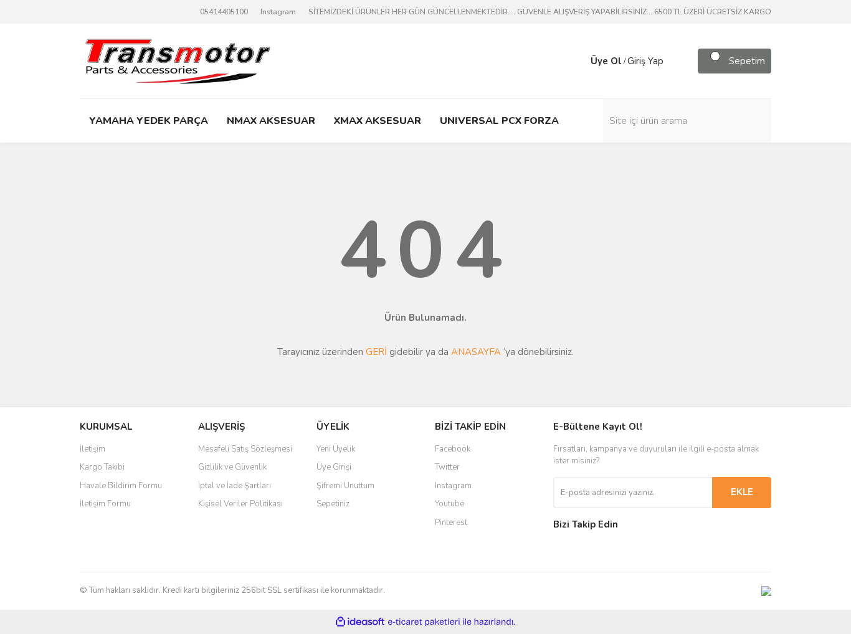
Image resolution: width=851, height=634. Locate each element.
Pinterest (451, 522)
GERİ (376, 352)
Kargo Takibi (102, 467)
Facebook (452, 449)
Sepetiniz (332, 503)
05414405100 (224, 12)
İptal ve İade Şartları (234, 485)
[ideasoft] (360, 622)
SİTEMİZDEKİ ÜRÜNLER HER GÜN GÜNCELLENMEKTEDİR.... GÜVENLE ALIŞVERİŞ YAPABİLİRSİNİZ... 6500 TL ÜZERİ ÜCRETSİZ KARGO (539, 12)
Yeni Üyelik (335, 449)
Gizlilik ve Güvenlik (232, 467)
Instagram (278, 12)
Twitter (447, 467)
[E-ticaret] (423, 621)
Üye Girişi (333, 467)
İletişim (92, 449)
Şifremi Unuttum (345, 485)
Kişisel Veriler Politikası (240, 503)
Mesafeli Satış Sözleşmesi (245, 449)
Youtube (449, 503)
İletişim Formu (105, 503)
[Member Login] (578, 61)
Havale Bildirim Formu (121, 485)
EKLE (742, 492)
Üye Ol (606, 61)
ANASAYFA (476, 352)
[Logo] (177, 60)
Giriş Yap (645, 61)
